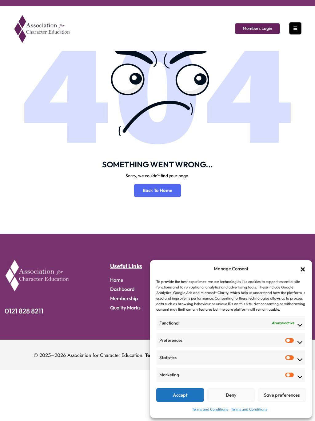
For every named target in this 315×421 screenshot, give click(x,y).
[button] (303, 269)
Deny (231, 395)
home (116, 280)
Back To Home (157, 190)
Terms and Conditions (210, 409)
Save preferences (282, 395)
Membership (124, 298)
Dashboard (122, 289)
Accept (180, 395)
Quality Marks (125, 308)
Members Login (257, 28)
